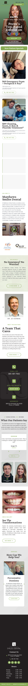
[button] (3, 307)
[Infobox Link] (14, 370)
